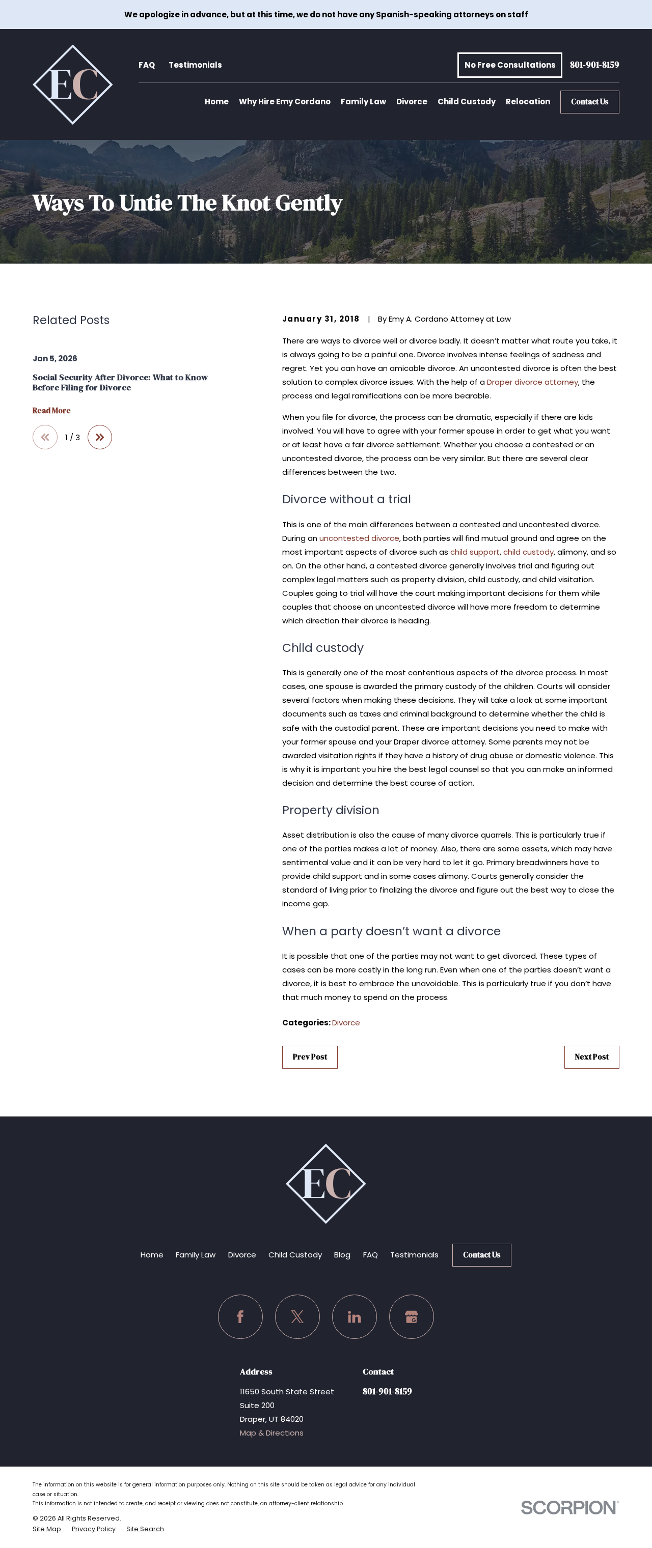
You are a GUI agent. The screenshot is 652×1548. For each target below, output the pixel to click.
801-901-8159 (594, 65)
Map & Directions (272, 1432)
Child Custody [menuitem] (467, 101)
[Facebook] (240, 1317)
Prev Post (310, 1056)
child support (475, 552)
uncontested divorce (359, 538)
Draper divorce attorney (532, 382)
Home (152, 1254)
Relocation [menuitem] (528, 101)
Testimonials (195, 65)
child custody (528, 552)
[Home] (73, 84)
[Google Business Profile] (411, 1317)
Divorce (346, 1022)
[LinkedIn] (354, 1317)
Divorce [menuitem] (411, 101)
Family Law (195, 1254)
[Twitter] (297, 1317)
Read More (52, 411)
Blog (342, 1254)
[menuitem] (47, 1529)
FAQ (147, 65)
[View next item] (100, 437)
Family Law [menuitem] (363, 101)
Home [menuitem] (217, 101)
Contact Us (590, 101)
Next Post (592, 1056)
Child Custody (295, 1254)
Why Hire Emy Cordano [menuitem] (285, 101)
